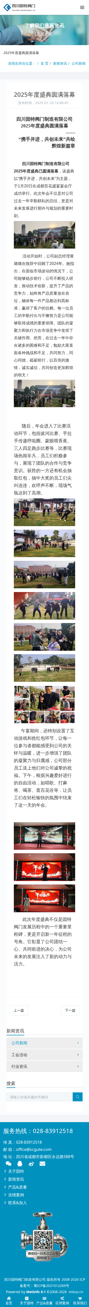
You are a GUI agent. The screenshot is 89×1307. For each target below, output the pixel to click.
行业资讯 (19, 1066)
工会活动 (19, 1054)
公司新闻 (79, 63)
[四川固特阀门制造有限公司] (21, 7)
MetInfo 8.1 (36, 1291)
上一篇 (19, 1010)
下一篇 (70, 1010)
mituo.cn (76, 1291)
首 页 (44, 63)
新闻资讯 (60, 63)
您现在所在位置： (22, 63)
